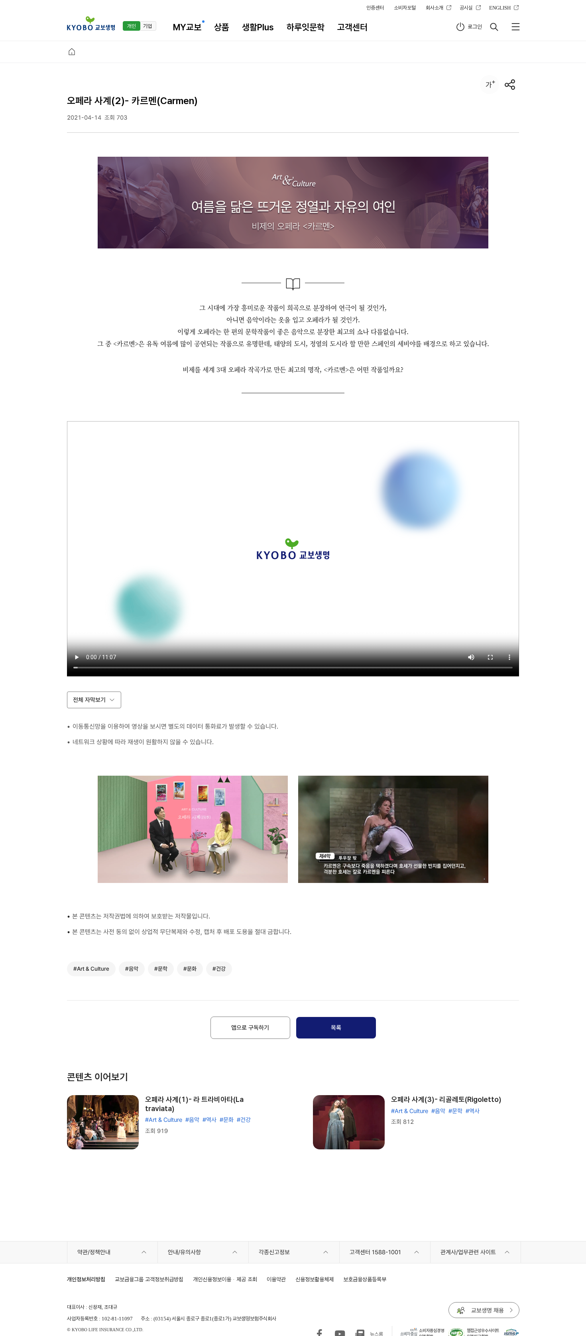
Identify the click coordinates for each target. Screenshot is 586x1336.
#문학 (455, 1111)
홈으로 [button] (72, 52)
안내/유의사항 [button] (184, 1252)
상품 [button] (221, 27)
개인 (131, 26)
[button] (91, 23)
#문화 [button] (190, 969)
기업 (147, 26)
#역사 (209, 1119)
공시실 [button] (466, 7)
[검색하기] (493, 26)
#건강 (244, 1119)
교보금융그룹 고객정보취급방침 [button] (149, 1279)
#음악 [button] (131, 969)
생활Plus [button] (258, 27)
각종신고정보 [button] (274, 1252)
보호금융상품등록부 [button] (364, 1279)
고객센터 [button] (352, 27)
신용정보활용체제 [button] (314, 1279)
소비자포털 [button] (405, 7)
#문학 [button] (160, 969)
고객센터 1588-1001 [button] (375, 1252)
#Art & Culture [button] (91, 969)
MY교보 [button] (187, 27)
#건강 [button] (219, 969)
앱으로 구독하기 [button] (250, 1027)
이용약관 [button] (276, 1279)
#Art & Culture (163, 1119)
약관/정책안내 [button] (93, 1252)
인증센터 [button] (375, 7)
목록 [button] (336, 1027)
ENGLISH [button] (500, 7)
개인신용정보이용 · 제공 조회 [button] (225, 1279)
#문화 (227, 1119)
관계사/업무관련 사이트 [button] (468, 1252)
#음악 (192, 1119)
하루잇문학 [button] (305, 27)
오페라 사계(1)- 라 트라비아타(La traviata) (194, 1104)
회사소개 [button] (434, 7)
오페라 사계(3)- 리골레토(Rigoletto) (446, 1099)
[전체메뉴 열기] (515, 26)
